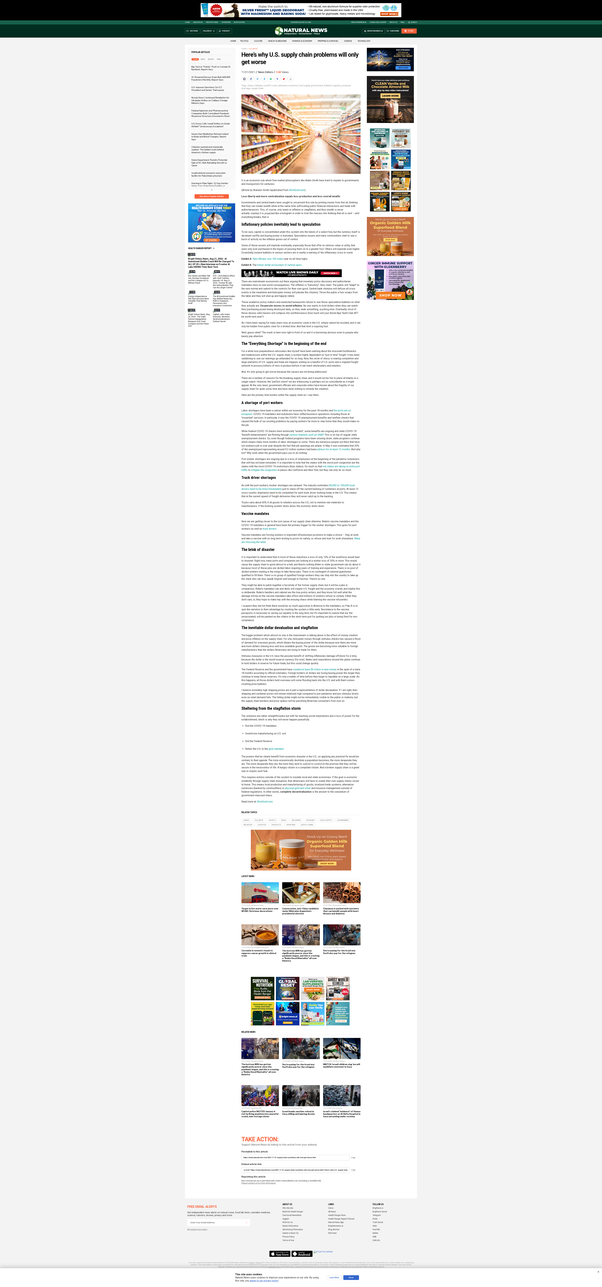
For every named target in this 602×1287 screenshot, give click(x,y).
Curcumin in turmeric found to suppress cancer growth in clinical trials (258, 953)
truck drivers (269, 528)
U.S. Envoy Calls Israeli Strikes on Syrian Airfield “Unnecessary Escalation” (210, 125)
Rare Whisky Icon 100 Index (268, 258)
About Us (393, 22)
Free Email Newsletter (292, 1215)
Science (348, 41)
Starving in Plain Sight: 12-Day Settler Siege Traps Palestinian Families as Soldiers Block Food (209, 186)
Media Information (290, 1226)
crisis (274, 85)
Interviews (226, 22)
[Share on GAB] (271, 79)
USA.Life (376, 1240)
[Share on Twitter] (258, 79)
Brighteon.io (378, 1208)
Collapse (253, 49)
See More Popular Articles (212, 196)
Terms (258, 1263)
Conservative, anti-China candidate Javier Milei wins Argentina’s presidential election (300, 911)
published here (274, 1267)
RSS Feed (332, 1233)
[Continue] (246, 1222)
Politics (244, 41)
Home (187, 22)
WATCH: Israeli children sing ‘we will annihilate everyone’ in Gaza (341, 1065)
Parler (375, 1219)
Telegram (377, 1215)
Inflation (328, 85)
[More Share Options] (291, 79)
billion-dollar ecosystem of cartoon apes (279, 264)
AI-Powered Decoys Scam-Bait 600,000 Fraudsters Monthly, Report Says (210, 78)
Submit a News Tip (290, 1233)
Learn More (334, 1278)
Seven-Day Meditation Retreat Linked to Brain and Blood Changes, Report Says (209, 137)
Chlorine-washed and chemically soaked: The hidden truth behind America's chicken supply (207, 150)
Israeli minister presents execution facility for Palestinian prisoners (208, 174)
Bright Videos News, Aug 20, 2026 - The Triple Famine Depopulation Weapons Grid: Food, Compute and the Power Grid (199, 320)
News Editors (265, 72)
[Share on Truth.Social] (277, 79)
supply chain (257, 88)
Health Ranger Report (200, 248)
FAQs (402, 22)
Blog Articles (333, 1229)
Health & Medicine (277, 41)
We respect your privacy (197, 1229)
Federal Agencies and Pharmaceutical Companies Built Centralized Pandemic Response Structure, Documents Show (210, 113)
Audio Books (239, 22)
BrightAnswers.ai (358, 22)
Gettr (375, 1226)
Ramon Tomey (259, 905)
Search (414, 22)
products (346, 85)
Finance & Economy (302, 41)
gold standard (276, 748)
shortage (245, 88)
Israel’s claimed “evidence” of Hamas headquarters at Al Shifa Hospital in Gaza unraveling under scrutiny (342, 1114)
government (317, 85)
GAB (374, 1237)
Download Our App (378, 22)
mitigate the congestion (264, 470)
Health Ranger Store (337, 1215)
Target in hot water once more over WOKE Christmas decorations (259, 909)
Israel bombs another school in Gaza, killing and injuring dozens (298, 1112)
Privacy (251, 1263)
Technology (364, 41)
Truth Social (378, 1222)
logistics (337, 85)
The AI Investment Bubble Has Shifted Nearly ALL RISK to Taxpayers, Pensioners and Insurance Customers (224, 301)
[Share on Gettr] (284, 79)
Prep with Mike (212, 22)
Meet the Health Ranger (293, 1212)
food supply (304, 85)
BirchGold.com (297, 190)
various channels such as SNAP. (306, 434)
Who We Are (288, 1208)
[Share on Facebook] (251, 79)
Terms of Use (288, 1240)
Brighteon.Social (380, 1212)
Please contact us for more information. (258, 1183)
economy (293, 85)
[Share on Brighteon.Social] (244, 79)
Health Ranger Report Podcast (341, 1219)
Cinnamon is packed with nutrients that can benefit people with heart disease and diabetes (341, 911)
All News (332, 1212)
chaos (250, 85)
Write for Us (288, 1222)
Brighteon (198, 22)
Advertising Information (293, 1229)
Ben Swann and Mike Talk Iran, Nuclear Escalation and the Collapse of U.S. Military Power (199, 279)
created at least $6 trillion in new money (315, 669)
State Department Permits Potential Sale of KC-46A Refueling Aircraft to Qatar (209, 163)
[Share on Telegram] (264, 79)
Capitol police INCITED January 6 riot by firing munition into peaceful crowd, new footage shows (259, 1114)
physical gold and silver (298, 788)
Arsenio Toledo (340, 905)
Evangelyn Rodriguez (261, 947)
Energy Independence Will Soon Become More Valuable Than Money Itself (198, 299)
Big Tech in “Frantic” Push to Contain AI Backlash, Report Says (210, 68)
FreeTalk (376, 1229)
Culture (258, 41)
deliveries (283, 85)
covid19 (267, 85)
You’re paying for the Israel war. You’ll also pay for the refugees (339, 951)
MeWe (375, 1233)
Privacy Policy (288, 1237)
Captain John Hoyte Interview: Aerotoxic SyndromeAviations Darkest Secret (221, 318)
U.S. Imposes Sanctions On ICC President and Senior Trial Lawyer (207, 88)
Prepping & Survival (328, 41)
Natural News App (335, 1222)
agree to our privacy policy (264, 1280)
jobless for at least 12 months (333, 449)
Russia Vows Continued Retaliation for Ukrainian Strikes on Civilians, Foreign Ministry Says (210, 100)
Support (286, 1219)
